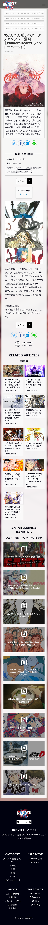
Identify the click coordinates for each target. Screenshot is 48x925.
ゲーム (12, 865)
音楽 (13, 869)
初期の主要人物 (14, 163)
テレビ (12, 876)
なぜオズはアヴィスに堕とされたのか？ (25, 167)
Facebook (36, 897)
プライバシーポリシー (12, 900)
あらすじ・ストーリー (17, 159)
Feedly (36, 904)
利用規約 (12, 897)
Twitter (37, 893)
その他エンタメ (12, 880)
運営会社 (12, 908)
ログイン (35, 862)
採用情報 (12, 904)
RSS (37, 900)
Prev (21, 181)
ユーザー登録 (35, 858)
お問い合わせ (12, 893)
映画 (13, 872)
